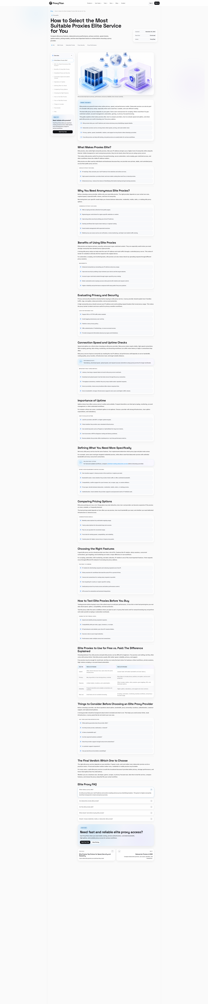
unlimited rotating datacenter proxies (117, 463)
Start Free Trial (63, 131)
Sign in (151, 3)
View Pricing (95, 842)
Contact (123, 3)
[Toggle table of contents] (71, 55)
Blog (52, 11)
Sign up (157, 3)
